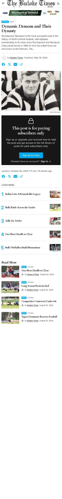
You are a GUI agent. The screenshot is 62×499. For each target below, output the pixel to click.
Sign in (44, 161)
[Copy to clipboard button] (20, 64)
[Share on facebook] (3, 64)
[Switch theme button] (58, 3)
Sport (12, 22)
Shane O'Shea (33, 274)
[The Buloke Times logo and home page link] (31, 3)
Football (5, 22)
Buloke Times (16, 58)
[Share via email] (15, 64)
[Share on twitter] (9, 64)
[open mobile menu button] (3, 3)
